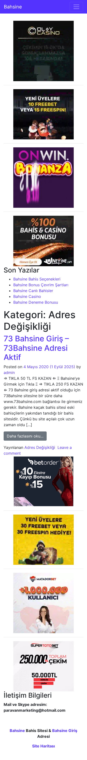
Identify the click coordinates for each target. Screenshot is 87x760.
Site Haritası (43, 746)
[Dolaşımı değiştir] (76, 7)
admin (9, 372)
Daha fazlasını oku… (27, 435)
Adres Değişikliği (39, 447)
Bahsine (13, 7)
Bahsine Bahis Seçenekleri (36, 279)
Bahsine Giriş (64, 730)
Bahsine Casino (27, 296)
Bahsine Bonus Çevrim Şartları (40, 284)
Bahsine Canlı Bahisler (33, 290)
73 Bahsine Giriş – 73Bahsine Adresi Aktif (36, 348)
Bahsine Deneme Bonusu (35, 302)
